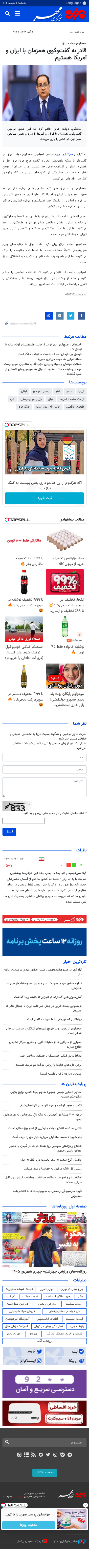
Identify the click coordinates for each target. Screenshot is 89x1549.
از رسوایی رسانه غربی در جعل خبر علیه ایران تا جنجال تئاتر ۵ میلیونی (44, 1008)
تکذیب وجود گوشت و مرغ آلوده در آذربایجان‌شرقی (50, 1105)
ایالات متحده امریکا (72, 399)
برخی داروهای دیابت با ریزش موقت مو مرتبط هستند (49, 1065)
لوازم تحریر (46, 1289)
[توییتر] (48, 1455)
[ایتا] (19, 1455)
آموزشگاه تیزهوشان (17, 1318)
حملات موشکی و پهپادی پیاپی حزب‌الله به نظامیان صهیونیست (43, 364)
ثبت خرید (44, 498)
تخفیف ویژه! (28, 1525)
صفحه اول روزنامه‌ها (69, 1206)
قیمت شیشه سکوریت (19, 1289)
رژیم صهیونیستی (31, 399)
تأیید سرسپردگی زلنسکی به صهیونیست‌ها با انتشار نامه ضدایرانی (47, 1193)
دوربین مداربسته (17, 1303)
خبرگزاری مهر (65, 154)
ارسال (9, 831)
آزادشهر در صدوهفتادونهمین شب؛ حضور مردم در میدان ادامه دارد (43, 972)
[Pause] (10, 470)
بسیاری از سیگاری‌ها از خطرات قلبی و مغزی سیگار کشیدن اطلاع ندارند (45, 1044)
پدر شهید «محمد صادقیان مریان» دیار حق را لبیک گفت (47, 1137)
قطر (58, 391)
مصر (69, 391)
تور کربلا (10, 1296)
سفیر (80, 1296)
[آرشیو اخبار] (26, 1455)
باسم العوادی (41, 391)
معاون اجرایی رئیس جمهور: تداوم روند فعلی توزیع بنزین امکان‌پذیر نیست (46, 1094)
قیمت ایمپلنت (75, 1318)
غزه (12, 399)
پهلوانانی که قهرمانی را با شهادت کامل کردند (54, 1019)
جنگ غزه (24, 406)
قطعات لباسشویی (48, 1318)
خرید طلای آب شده (58, 1296)
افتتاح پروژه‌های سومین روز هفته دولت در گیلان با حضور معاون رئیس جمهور (45, 1148)
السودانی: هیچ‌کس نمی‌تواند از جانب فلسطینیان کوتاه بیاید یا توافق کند (43, 347)
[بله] (62, 1455)
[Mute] (17, 470)
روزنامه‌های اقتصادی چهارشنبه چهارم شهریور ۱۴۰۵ (48, 1272)
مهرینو (33, 1333)
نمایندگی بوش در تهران (48, 1326)
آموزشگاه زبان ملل (16, 1326)
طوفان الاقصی (75, 406)
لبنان (24, 391)
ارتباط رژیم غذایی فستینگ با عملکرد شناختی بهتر (51, 1055)
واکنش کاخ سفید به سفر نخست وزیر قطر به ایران (51, 1159)
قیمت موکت (30, 1296)
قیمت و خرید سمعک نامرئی (64, 1333)
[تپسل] (6, 424)
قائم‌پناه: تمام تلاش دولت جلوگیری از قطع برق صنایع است (45, 1128)
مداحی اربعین (47, 1303)
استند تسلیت (74, 1303)
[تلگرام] (70, 1455)
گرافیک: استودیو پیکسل (30, 1541)
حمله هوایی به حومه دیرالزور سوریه (60, 359)
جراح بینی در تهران (72, 1289)
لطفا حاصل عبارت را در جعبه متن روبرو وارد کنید (55, 813)
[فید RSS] (34, 1455)
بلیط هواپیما (76, 1326)
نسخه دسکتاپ (45, 1472)
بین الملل (79, 32)
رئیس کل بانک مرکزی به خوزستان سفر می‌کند (53, 1168)
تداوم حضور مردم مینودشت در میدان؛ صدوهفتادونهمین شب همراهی (43, 986)
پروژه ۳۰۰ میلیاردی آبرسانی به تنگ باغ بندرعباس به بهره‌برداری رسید (42, 1117)
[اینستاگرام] (55, 1455)
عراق (51, 399)
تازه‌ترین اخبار (75, 962)
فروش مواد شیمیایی (22, 1311)
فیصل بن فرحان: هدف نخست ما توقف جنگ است (50, 354)
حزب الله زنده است (48, 406)
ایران (81, 391)
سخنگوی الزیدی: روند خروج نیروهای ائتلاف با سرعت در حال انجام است (44, 1031)
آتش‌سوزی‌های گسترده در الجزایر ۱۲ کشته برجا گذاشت (48, 997)
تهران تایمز (13, 1333)
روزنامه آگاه (44, 1341)
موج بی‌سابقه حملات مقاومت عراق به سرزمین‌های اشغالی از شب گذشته (43, 372)
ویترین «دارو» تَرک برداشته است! (61, 1073)
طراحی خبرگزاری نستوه (65, 1541)
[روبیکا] (41, 1455)
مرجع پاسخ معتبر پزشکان (64, 1311)
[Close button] (85, 1505)
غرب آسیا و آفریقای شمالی (53, 32)
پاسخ (9, 865)
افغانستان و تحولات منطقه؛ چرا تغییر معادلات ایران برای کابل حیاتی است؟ (43, 1180)
